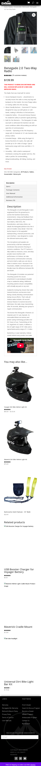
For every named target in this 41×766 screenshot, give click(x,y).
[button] (34, 15)
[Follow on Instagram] (20, 758)
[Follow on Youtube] (24, 758)
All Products (25, 172)
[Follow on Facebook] (16, 758)
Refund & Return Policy (10, 711)
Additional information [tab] (14, 197)
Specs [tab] (8, 186)
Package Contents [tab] (13, 190)
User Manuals (6, 721)
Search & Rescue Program (31, 708)
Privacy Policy (6, 714)
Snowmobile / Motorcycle (21, 7)
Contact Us (25, 721)
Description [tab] (10, 183)
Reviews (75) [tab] (10, 200)
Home (6, 7)
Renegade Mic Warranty (10, 708)
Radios (11, 7)
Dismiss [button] (32, 765)
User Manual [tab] (10, 193)
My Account (26, 724)
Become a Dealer (28, 711)
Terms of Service (8, 717)
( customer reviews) (19, 75)
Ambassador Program (29, 717)
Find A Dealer (26, 705)
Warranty (5, 705)
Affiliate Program (27, 714)
